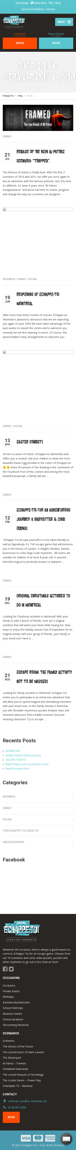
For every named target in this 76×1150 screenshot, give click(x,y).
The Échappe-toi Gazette (21, 830)
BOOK (20, 41)
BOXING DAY (13, 750)
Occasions (9, 985)
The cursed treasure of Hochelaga (23, 1074)
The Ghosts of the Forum (18, 1046)
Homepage (22, 2)
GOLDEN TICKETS (16, 759)
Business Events (12, 1013)
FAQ (51, 2)
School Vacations (13, 1019)
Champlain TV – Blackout (18, 1086)
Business (9, 279)
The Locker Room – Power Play (22, 1080)
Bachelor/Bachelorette (16, 1002)
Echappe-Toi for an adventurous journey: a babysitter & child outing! (43, 519)
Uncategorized (13, 842)
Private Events (11, 991)
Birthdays (8, 996)
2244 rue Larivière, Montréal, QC (27, 1101)
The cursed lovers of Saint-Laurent (23, 1052)
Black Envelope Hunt (17, 768)
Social (32, 279)
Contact (50, 9)
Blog (58, 2)
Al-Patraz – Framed (14, 1063)
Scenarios (8, 1040)
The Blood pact (12, 1057)
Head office (40, 2)
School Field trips (13, 1008)
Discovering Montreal (15, 1025)
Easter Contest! (30, 442)
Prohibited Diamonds (15, 1069)
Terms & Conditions (32, 9)
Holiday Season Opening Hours (23, 755)
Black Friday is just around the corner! (27, 764)
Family (7, 136)
